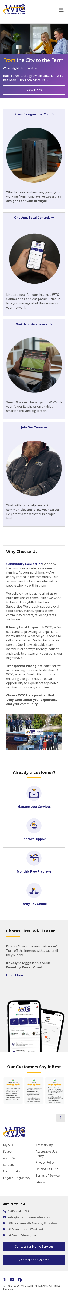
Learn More (14, 975)
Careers (8, 1165)
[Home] (14, 9)
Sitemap (41, 1182)
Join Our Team (32, 427)
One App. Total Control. (32, 218)
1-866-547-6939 (19, 1211)
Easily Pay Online (34, 904)
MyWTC (8, 1145)
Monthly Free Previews (34, 871)
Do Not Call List (47, 1169)
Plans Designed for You (32, 114)
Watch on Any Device (32, 324)
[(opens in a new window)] (34, 1091)
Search (8, 1151)
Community (11, 1171)
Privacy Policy (45, 1162)
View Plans (34, 90)
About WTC (11, 1158)
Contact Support (34, 839)
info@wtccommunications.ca (29, 1217)
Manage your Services (34, 807)
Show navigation (62, 10)
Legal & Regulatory (16, 1178)
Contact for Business (34, 1260)
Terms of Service (48, 1175)
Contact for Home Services (34, 1246)
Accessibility (44, 1145)
